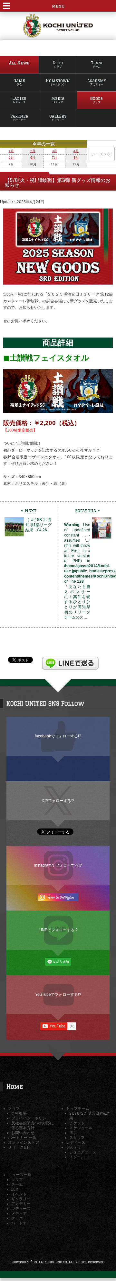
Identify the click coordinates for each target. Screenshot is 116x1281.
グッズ (17, 1218)
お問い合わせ (22, 1132)
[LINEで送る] (70, 659)
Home (14, 1086)
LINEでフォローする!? (58, 930)
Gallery (57, 117)
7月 (54, 157)
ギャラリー (21, 1199)
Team (96, 64)
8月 (76, 157)
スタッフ (77, 1137)
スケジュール (80, 1128)
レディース (75, 1142)
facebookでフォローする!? (58, 736)
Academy (96, 82)
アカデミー (75, 1147)
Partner (19, 117)
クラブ (14, 1108)
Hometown (58, 82)
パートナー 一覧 (22, 1137)
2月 (32, 151)
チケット (77, 1123)
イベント (19, 1194)
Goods (96, 100)
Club (58, 64)
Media (57, 100)
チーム (17, 1184)
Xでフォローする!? (58, 800)
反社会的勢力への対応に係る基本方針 (32, 1125)
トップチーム (77, 1108)
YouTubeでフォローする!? (58, 994)
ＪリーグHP (18, 1147)
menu (58, 6)
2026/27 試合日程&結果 (89, 1115)
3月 (54, 151)
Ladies (19, 100)
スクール (77, 1157)
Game (19, 82)
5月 (11, 157)
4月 (76, 151)
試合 (15, 1189)
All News (19, 63)
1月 (11, 151)
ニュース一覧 (19, 1174)
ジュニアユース (82, 1152)
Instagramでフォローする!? (58, 865)
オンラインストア (23, 1142)
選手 (73, 1132)
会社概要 (19, 1113)
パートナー (21, 1223)
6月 (32, 157)
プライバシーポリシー (30, 1118)
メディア (19, 1213)
